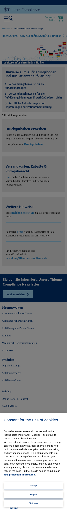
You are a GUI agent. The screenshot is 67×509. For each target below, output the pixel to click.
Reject (33, 494)
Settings (33, 503)
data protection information (19, 474)
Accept (33, 485)
